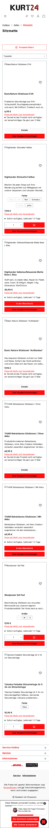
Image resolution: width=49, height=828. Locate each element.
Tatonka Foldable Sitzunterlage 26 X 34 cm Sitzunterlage (23, 685)
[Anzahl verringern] (6, 225)
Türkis (21, 205)
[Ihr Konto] (38, 16)
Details (24, 130)
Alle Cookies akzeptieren (25, 824)
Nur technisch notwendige (25, 819)
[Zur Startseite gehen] (24, 7)
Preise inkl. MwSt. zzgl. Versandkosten (19, 115)
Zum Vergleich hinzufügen (24, 136)
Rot (26, 199)
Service (6, 753)
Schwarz (36, 199)
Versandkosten (10, 787)
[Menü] (5, 16)
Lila (19, 199)
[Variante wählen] (34, 225)
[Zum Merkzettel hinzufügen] (40, 82)
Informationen (29, 775)
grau (29, 205)
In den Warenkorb (24, 303)
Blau (12, 199)
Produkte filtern (26, 47)
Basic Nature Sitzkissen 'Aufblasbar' (23, 350)
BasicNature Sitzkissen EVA (19, 94)
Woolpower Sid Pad (14, 595)
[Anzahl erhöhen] (21, 225)
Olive (24, 707)
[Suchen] (26, 16)
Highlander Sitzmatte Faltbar (19, 177)
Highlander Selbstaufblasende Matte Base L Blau (23, 273)
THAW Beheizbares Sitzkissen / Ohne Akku (24, 434)
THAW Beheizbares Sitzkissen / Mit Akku (22, 518)
